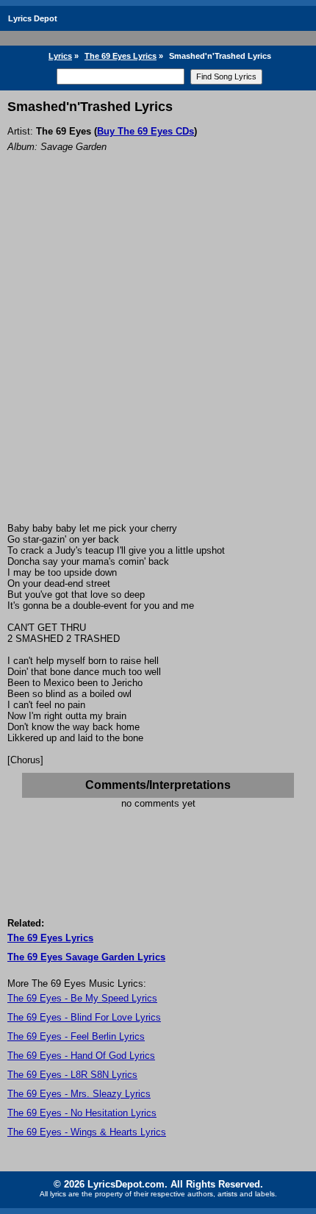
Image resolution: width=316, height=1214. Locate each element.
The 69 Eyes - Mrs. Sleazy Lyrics (79, 1093)
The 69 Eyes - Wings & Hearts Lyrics (86, 1132)
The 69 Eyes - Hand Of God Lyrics (81, 1055)
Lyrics (60, 55)
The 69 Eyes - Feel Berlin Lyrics (76, 1036)
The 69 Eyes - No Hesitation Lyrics (82, 1112)
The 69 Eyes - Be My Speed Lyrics (82, 998)
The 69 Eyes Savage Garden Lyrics (86, 957)
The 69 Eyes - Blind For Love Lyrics (84, 1017)
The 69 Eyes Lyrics (121, 55)
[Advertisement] (158, 357)
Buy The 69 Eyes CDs (145, 131)
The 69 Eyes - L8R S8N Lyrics (72, 1074)
